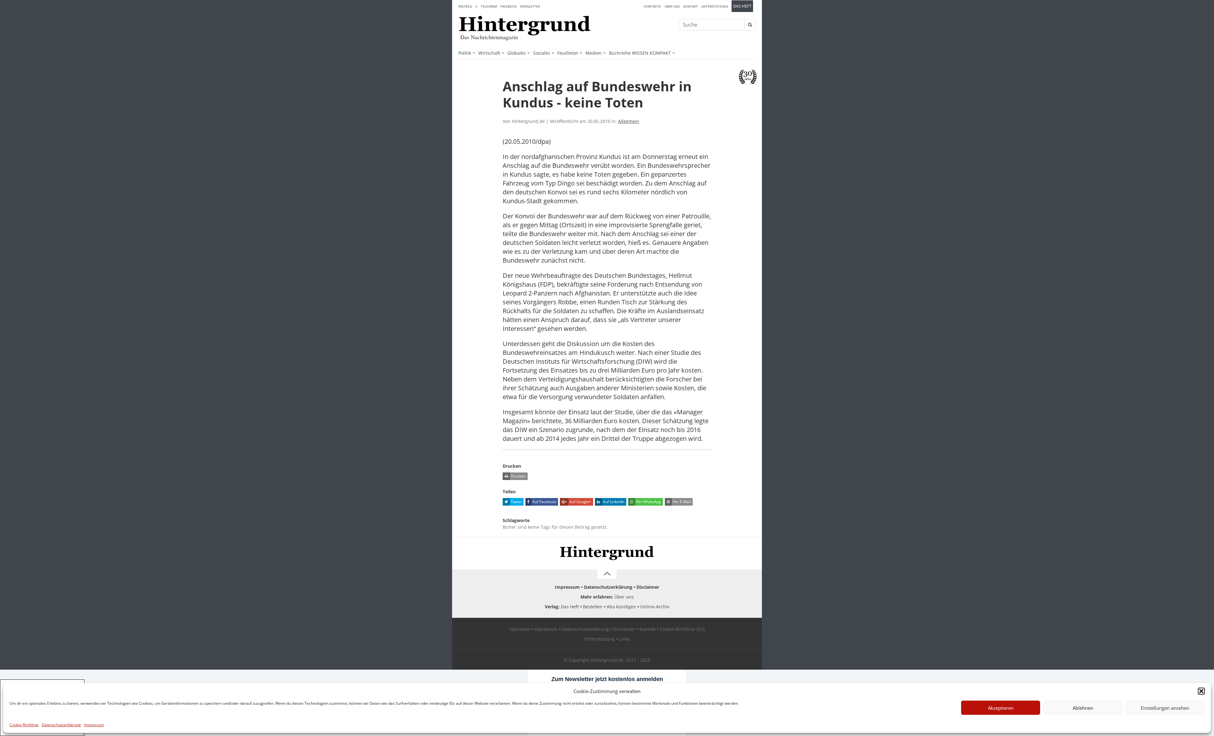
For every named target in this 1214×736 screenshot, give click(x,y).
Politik (464, 53)
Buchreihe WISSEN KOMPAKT (640, 53)
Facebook (508, 6)
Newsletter (530, 6)
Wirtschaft (489, 53)
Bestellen (593, 607)
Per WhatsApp (648, 501)
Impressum (94, 724)
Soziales (541, 53)
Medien (594, 53)
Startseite (652, 6)
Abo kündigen (621, 607)
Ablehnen (1083, 708)
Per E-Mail (681, 501)
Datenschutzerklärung (61, 724)
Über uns (672, 6)
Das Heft (742, 6)
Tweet (516, 501)
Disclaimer (647, 587)
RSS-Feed (465, 6)
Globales (516, 53)
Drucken (518, 476)
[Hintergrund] (524, 25)
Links (624, 639)
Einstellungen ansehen (1165, 708)
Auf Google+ (579, 501)
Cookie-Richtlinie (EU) (682, 629)
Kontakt (690, 6)
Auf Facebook (543, 501)
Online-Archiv (654, 607)
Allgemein (628, 121)
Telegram (489, 6)
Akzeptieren (1001, 708)
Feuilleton (567, 53)
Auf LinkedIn (613, 501)
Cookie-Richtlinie (24, 724)
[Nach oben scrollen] (607, 574)
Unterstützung (714, 6)
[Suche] (750, 24)
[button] (1201, 691)
